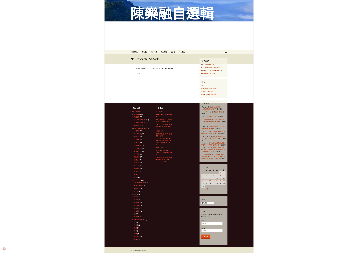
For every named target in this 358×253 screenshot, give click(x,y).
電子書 (173, 52)
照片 (135, 208)
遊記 (135, 191)
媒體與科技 (137, 145)
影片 (135, 231)
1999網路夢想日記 (139, 182)
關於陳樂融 (134, 52)
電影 (135, 171)
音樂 (135, 177)
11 (206, 178)
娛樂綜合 (136, 142)
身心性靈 (136, 166)
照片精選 (164, 52)
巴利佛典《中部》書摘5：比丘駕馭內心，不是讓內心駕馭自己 (164, 152)
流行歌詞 (136, 117)
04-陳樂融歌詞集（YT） (208, 73)
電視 (135, 174)
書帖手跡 (136, 205)
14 (217, 178)
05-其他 (134, 194)
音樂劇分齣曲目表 (139, 123)
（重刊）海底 (159, 147)
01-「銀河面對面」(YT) (208, 65)
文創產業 (136, 154)
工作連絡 (144, 52)
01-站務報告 (136, 111)
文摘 (135, 234)
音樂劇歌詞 (137, 125)
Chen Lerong (207, 112)
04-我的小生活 (136, 180)
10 (203, 178)
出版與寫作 (137, 134)
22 (220, 181)
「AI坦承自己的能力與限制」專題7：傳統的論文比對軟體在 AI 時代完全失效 (164, 159)
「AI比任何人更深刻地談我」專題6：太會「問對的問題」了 (213, 132)
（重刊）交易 (218, 112)
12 (210, 178)
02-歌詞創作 (136, 114)
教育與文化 (137, 151)
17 (203, 181)
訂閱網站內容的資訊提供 (208, 89)
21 (217, 181)
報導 (135, 228)
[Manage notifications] (4, 248)
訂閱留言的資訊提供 (207, 92)
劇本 (135, 196)
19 (210, 181)
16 (224, 178)
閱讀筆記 (136, 168)
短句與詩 (136, 237)
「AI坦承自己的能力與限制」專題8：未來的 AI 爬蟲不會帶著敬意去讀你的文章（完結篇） (213, 150)
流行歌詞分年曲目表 (140, 120)
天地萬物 (136, 140)
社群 (135, 239)
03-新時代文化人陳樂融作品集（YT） (212, 70)
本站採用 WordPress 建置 (138, 251)
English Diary (138, 185)
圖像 (135, 225)
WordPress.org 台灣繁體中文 (210, 94)
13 (213, 178)
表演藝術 (136, 157)
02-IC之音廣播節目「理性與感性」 (211, 67)
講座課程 (136, 217)
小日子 (136, 188)
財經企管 (136, 163)
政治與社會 (137, 148)
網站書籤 (182, 52)
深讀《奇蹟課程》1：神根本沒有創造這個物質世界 (213, 108)
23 (224, 181)
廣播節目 (136, 202)
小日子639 (159, 111)
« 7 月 (206, 189)
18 (206, 181)
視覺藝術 (136, 160)
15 (220, 178)
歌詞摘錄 (154, 52)
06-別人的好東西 (137, 220)
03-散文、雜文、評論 (138, 128)
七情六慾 (136, 131)
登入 (202, 86)
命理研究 (136, 137)
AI (134, 222)
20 (213, 181)
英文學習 (136, 211)
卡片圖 (136, 199)
